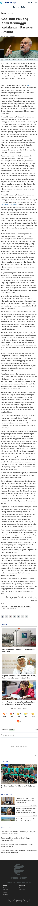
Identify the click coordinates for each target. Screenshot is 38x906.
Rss (20, 891)
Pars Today (9, 2)
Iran (12, 13)
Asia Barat (5, 889)
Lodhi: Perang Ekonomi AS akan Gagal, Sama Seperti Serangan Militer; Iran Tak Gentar (18, 703)
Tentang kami (22, 887)
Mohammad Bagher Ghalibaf (20, 606)
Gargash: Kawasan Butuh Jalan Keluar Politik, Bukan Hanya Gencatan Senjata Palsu (19, 677)
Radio (23, 7)
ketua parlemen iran (9, 609)
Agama (5, 892)
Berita (3, 13)
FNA (29, 85)
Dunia (4, 887)
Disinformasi (6, 896)
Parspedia (5, 894)
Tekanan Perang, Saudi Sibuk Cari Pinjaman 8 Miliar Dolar (18, 650)
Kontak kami (22, 889)
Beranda (16, 7)
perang (4, 606)
